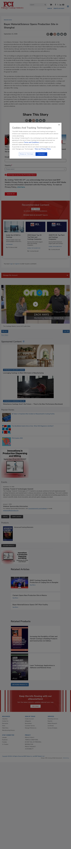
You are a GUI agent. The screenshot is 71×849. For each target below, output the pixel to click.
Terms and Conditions (31, 142)
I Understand (41, 154)
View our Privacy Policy (43, 149)
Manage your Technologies (27, 154)
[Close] (59, 125)
